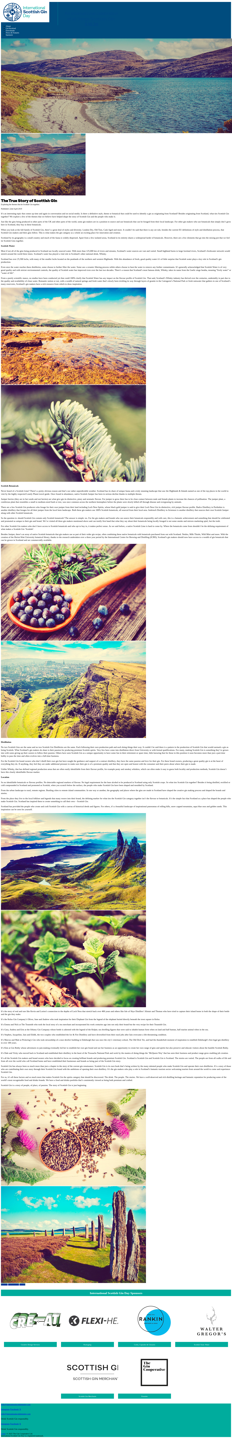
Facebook (14, 1409)
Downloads (10, 31)
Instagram (5, 1409)
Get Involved (11, 28)
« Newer (4, 1284)
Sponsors (9, 35)
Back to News (13, 1284)
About (8, 26)
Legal (3, 1434)
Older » (22, 1284)
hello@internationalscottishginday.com (15, 1405)
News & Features (12, 33)
